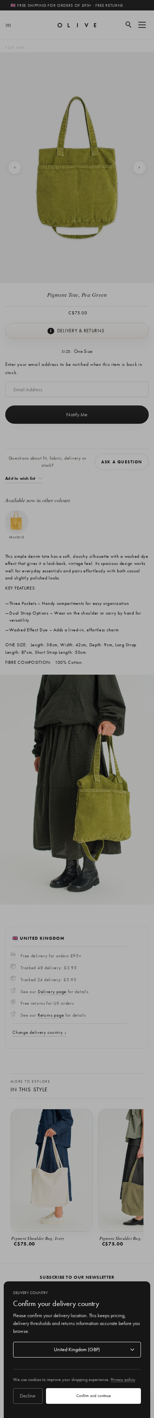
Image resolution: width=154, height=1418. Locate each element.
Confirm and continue (93, 1395)
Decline (28, 1395)
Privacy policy (123, 1380)
